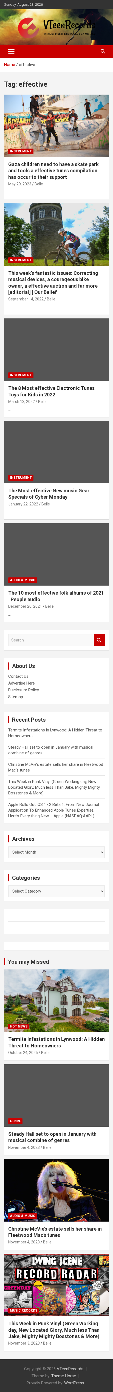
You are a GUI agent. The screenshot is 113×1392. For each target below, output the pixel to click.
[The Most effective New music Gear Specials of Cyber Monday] (56, 452)
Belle (39, 184)
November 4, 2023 (24, 1147)
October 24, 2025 (23, 1052)
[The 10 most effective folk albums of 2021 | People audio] (56, 554)
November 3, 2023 (24, 1343)
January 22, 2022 (23, 504)
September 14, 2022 (26, 299)
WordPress (74, 1383)
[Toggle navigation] (11, 51)
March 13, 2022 (21, 401)
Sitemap (15, 696)
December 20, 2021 (25, 606)
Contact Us (18, 676)
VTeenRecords (70, 1368)
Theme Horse (63, 1375)
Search (99, 640)
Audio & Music (22, 580)
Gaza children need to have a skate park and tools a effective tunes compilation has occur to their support (53, 170)
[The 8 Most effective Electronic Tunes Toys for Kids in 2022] (56, 349)
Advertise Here (21, 683)
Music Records (23, 1310)
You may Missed (28, 962)
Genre (15, 1121)
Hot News (18, 1026)
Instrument (21, 151)
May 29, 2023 (19, 184)
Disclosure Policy (23, 690)
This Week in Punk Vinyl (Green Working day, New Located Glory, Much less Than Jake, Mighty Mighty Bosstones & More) (54, 787)
